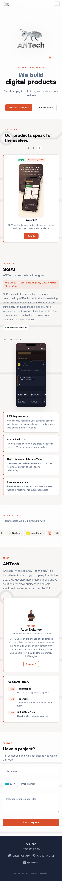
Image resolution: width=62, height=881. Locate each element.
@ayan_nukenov (21, 855)
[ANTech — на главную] (6, 4)
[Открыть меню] (57, 4)
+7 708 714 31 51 (45, 855)
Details (31, 236)
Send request (31, 822)
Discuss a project (19, 107)
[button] (31, 38)
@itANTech (33, 862)
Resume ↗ (31, 664)
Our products (45, 107)
